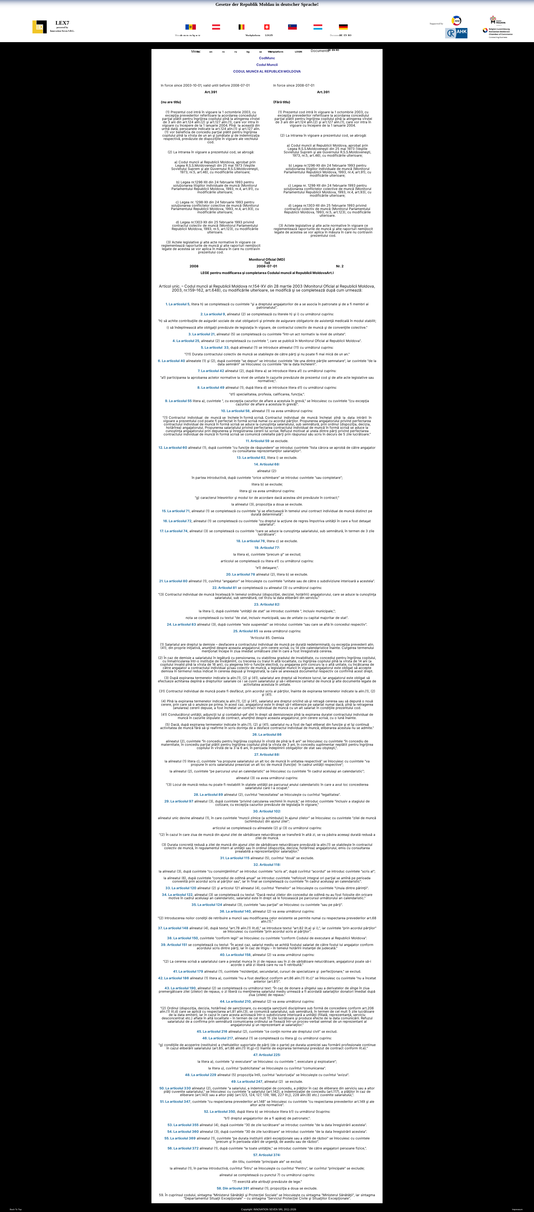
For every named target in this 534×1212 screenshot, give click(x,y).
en (184, 35)
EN (345, 35)
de (181, 35)
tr (199, 35)
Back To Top (16, 1209)
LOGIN (269, 35)
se (197, 35)
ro (187, 35)
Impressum (517, 1209)
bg (194, 35)
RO (349, 35)
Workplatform (253, 35)
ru (190, 35)
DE (341, 35)
